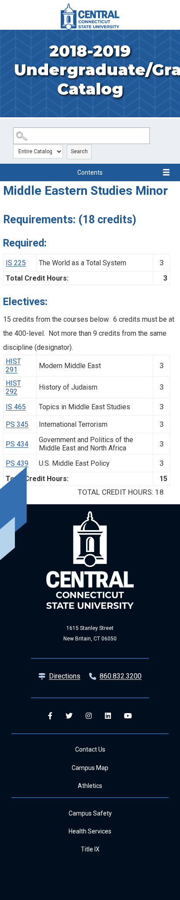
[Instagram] (89, 715)
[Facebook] (50, 715)
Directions (64, 676)
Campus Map (90, 767)
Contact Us (90, 749)
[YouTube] (128, 715)
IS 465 (16, 407)
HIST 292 (13, 387)
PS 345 (17, 424)
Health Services (90, 831)
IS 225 (16, 263)
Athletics (90, 785)
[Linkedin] (108, 715)
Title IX (90, 849)
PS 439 (17, 463)
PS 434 (17, 444)
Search (79, 151)
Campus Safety (90, 813)
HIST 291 (13, 365)
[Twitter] (69, 715)
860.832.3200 (121, 676)
